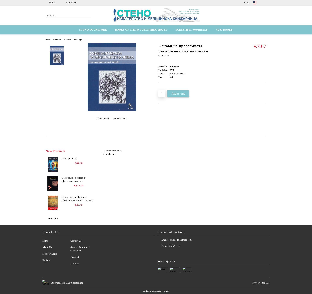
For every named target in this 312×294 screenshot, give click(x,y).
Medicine (67, 40)
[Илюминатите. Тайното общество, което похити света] (53, 203)
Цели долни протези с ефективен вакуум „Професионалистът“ (73, 180)
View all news (109, 154)
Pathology (78, 40)
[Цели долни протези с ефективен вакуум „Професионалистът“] (53, 183)
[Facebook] (264, 3)
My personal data (261, 283)
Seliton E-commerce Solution (156, 291)
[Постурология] (53, 164)
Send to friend (103, 118)
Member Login (49, 254)
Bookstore (57, 40)
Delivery (74, 263)
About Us (47, 247)
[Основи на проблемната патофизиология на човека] (112, 110)
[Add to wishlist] (164, 88)
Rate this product (120, 118)
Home (48, 40)
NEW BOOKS (224, 29)
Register (46, 260)
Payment (74, 257)
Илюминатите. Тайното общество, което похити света (78, 199)
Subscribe (53, 218)
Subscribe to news (113, 151)
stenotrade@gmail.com (180, 240)
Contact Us (75, 241)
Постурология (69, 158)
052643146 (70, 2)
